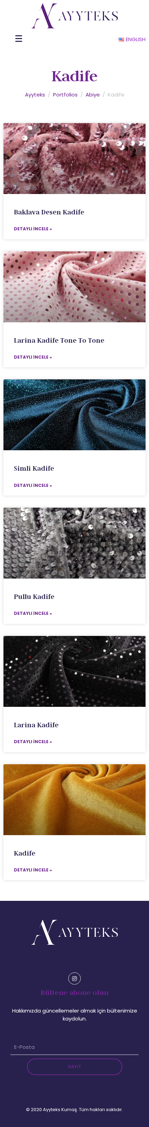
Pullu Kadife (34, 596)
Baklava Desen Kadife (49, 212)
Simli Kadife (34, 468)
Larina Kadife (36, 725)
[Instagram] (74, 978)
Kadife (24, 853)
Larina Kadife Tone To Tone (59, 340)
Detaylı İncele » (33, 229)
